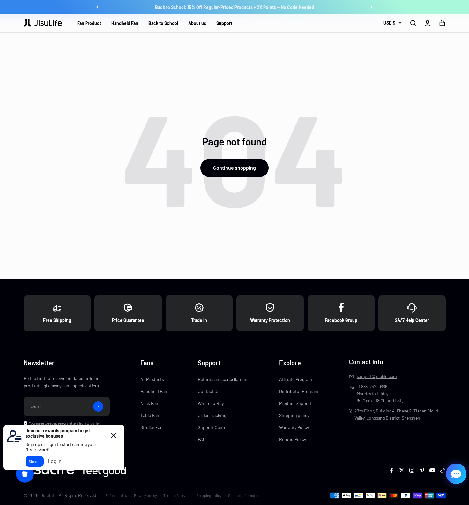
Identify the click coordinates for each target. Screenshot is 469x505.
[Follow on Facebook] (391, 470)
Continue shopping (234, 168)
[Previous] (97, 7)
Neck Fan (149, 403)
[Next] (372, 7)
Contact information (244, 495)
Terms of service (176, 495)
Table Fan (149, 415)
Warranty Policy (294, 427)
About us (197, 23)
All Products (152, 379)
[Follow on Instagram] (412, 470)
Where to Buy (211, 403)
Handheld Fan (124, 23)
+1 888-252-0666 (372, 386)
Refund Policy (292, 439)
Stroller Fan (151, 427)
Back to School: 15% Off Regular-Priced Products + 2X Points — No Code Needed (234, 7)
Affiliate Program (295, 379)
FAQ (201, 439)
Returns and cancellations (223, 379)
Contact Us (209, 391)
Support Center (213, 427)
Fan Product (89, 23)
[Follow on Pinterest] (422, 470)
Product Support (295, 403)
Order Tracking (212, 415)
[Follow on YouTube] (432, 470)
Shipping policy (294, 415)
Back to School (163, 23)
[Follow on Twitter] (401, 470)
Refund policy (116, 495)
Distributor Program (298, 391)
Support (224, 23)
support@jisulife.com (377, 376)
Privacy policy (145, 495)
